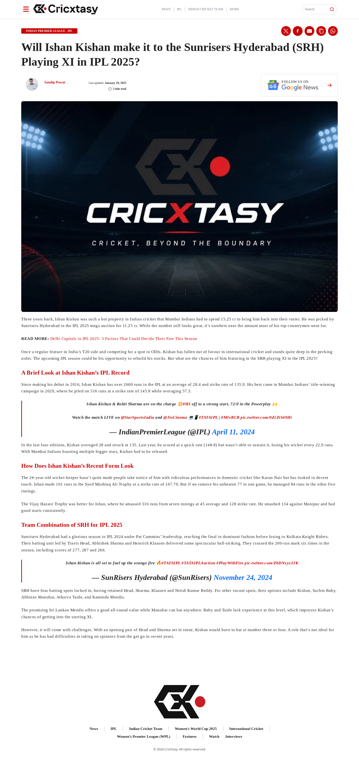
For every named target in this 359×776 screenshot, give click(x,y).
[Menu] (26, 9)
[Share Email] (309, 31)
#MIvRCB (230, 417)
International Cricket (246, 729)
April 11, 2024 (233, 432)
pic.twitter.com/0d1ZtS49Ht (266, 417)
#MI (187, 404)
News (166, 9)
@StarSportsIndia (137, 417)
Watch (214, 736)
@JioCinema (175, 417)
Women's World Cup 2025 (196, 729)
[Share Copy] (321, 31)
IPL (179, 9)
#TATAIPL (208, 417)
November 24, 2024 (243, 577)
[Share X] (286, 31)
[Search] (332, 9)
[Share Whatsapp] (333, 31)
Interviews (233, 736)
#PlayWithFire (230, 563)
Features (190, 736)
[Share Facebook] (298, 31)
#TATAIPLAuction (198, 563)
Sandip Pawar (54, 82)
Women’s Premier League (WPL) (143, 736)
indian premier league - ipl (49, 31)
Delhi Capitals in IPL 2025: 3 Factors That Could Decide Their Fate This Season (123, 338)
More (234, 9)
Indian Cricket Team (205, 9)
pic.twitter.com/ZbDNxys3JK (271, 563)
